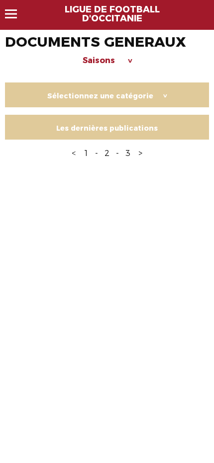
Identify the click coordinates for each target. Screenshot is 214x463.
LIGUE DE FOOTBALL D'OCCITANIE (112, 14)
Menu (15, 14)
